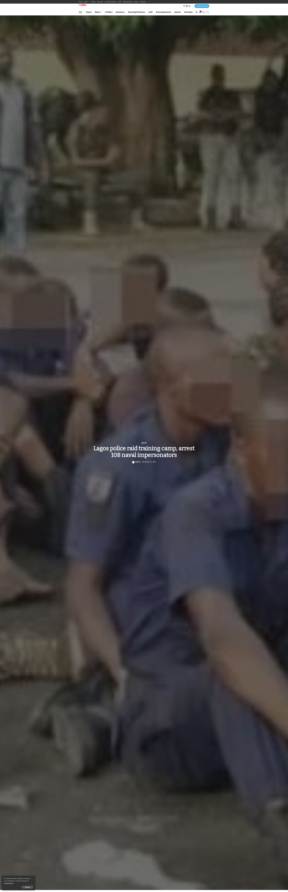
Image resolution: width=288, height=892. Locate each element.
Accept (27, 887)
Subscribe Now (201, 6)
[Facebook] (184, 6)
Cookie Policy (8, 883)
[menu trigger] (81, 12)
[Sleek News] (82, 5)
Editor (138, 462)
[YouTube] (189, 6)
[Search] (207, 12)
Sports (144, 443)
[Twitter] (186, 6)
